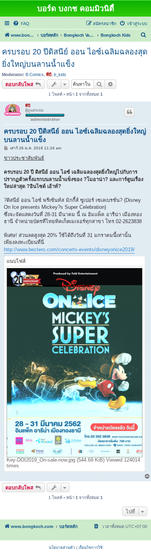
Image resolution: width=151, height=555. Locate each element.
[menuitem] (21, 23)
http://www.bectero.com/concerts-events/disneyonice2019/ (69, 249)
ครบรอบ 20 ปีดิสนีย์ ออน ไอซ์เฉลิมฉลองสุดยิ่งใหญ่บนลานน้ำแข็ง (75, 57)
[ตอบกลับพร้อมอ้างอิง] (129, 112)
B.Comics (35, 74)
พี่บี (48, 74)
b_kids (60, 74)
